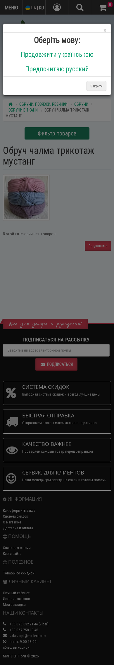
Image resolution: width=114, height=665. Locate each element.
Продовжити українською (57, 54)
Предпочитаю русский (57, 69)
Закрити (96, 86)
